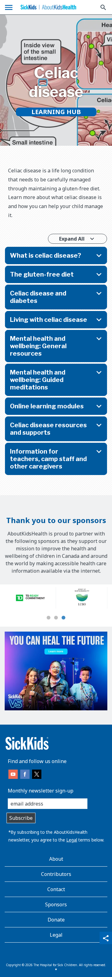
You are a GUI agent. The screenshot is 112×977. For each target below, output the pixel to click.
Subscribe (21, 818)
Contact (56, 889)
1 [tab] (48, 618)
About (56, 858)
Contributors (56, 874)
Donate (56, 919)
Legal (71, 840)
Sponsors (56, 904)
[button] (56, 255)
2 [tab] (56, 618)
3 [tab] (63, 618)
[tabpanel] (30, 598)
